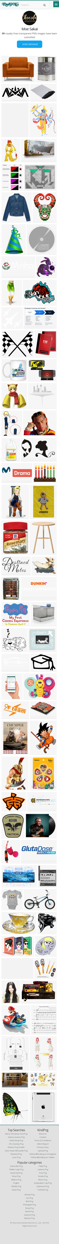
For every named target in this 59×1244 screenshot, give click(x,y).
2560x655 (26, 861)
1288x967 (28, 304)
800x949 (40, 356)
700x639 (40, 954)
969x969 (7, 932)
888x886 (7, 407)
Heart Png (16, 1189)
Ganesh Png (29, 1215)
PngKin (16, 1183)
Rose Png (16, 1176)
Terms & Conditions (42, 1140)
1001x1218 (39, 221)
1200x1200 (44, 932)
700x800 (7, 160)
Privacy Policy (43, 1147)
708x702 (7, 221)
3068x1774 (36, 100)
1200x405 (7, 481)
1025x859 (7, 356)
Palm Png (43, 1166)
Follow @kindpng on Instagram (43, 1154)
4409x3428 (8, 809)
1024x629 (26, 160)
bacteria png (16, 1154)
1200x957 (7, 80)
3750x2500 (43, 80)
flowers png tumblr (16, 1147)
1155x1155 (8, 379)
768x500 (26, 598)
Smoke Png (43, 1176)
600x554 (7, 650)
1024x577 (26, 459)
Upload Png (43, 1150)
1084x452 (7, 670)
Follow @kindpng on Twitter (43, 1157)
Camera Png (43, 1169)
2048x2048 (8, 304)
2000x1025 (8, 553)
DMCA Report (43, 1144)
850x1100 (37, 1033)
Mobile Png (16, 1186)
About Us (43, 1133)
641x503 (7, 624)
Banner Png (29, 1218)
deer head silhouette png (16, 1150)
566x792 (7, 788)
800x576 (37, 573)
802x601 (28, 434)
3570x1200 (34, 809)
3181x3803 (36, 1069)
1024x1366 (8, 753)
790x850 (43, 885)
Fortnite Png (43, 1189)
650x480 (7, 717)
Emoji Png (29, 1208)
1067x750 (35, 717)
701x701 (36, 670)
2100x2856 (8, 1069)
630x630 (40, 977)
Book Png (29, 1211)
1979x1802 (34, 407)
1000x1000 (36, 788)
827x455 (35, 1088)
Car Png (29, 1198)
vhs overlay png (16, 1144)
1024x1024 (35, 650)
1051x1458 (8, 135)
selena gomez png (16, 1137)
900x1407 (7, 698)
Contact (43, 1137)
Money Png (29, 1194)
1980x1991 (42, 276)
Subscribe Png (16, 1166)
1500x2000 (8, 598)
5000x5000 (37, 624)
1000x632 (7, 954)
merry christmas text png (16, 1133)
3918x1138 (8, 276)
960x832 (29, 189)
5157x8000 (8, 253)
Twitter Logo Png (16, 1169)
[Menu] (56, 4)
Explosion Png (43, 1186)
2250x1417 (30, 908)
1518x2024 (8, 861)
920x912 (7, 908)
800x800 (32, 253)
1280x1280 (30, 698)
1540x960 (29, 327)
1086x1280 (8, 1122)
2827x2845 (8, 1033)
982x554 (7, 573)
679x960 (7, 517)
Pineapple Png (29, 1204)
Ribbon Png (16, 1179)
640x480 (33, 379)
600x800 (7, 189)
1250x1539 (36, 753)
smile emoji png (16, 1140)
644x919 (7, 434)
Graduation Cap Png (43, 1183)
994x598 (26, 1002)
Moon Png (42, 1179)
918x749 (39, 481)
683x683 (7, 327)
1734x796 (7, 885)
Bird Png (29, 1201)
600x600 (35, 553)
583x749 (35, 135)
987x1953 (7, 459)
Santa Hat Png (16, 1173)
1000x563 (7, 100)
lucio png (16, 1157)
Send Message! (29, 44)
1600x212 (7, 977)
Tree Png (43, 1173)
